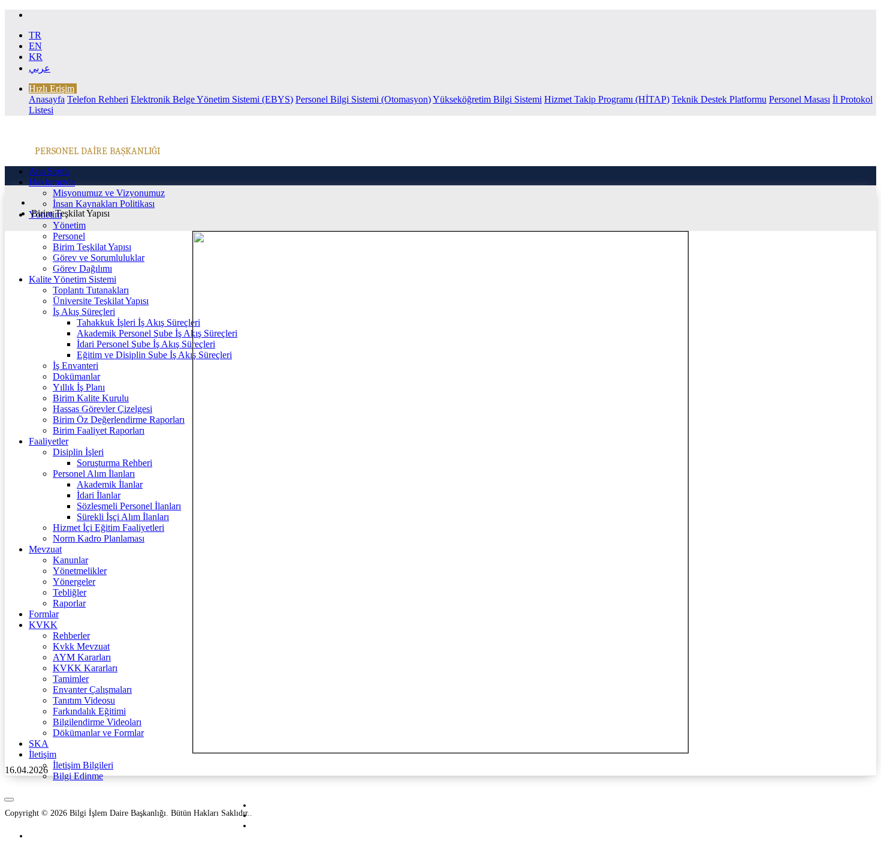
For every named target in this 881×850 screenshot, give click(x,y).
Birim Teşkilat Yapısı (92, 247)
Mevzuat (45, 549)
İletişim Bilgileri (83, 765)
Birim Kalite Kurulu (91, 398)
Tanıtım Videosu (84, 700)
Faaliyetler (48, 441)
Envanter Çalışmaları (92, 689)
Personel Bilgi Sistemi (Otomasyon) (363, 99)
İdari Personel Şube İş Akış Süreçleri (146, 344)
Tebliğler (69, 592)
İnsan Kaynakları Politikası (104, 204)
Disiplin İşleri (78, 452)
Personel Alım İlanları (94, 473)
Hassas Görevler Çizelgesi (102, 409)
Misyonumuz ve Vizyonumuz (109, 193)
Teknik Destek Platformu (719, 99)
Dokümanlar (76, 376)
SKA (39, 743)
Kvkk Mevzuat (81, 646)
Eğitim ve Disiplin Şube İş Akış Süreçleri (154, 355)
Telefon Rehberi (97, 99)
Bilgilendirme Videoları (97, 722)
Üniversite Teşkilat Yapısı (101, 301)
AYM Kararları (82, 657)
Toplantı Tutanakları (91, 290)
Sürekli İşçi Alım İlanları (123, 517)
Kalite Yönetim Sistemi (72, 279)
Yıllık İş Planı (79, 387)
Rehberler (71, 635)
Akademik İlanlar (110, 484)
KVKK (43, 625)
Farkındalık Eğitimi (89, 711)
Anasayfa (47, 99)
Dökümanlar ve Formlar (98, 733)
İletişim (42, 754)
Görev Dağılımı (82, 268)
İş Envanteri (75, 366)
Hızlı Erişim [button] (51, 88)
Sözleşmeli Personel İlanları (129, 506)
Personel (69, 236)
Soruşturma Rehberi (114, 463)
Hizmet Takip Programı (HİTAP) (606, 99)
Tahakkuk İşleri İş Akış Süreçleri (138, 322)
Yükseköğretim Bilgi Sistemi (487, 99)
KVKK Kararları (85, 668)
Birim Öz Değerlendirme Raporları (119, 420)
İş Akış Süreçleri (84, 312)
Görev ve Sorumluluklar (98, 258)
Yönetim (69, 225)
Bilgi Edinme (78, 776)
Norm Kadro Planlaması (98, 538)
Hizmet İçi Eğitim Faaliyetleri (108, 527)
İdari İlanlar (98, 495)
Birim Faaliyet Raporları (98, 430)
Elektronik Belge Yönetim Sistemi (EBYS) (212, 99)
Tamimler (71, 679)
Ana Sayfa (49, 171)
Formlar (44, 614)
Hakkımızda (52, 182)
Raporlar (69, 603)
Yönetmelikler (80, 571)
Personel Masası (799, 99)
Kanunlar (70, 560)
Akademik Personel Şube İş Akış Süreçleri (157, 333)
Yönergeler (74, 581)
